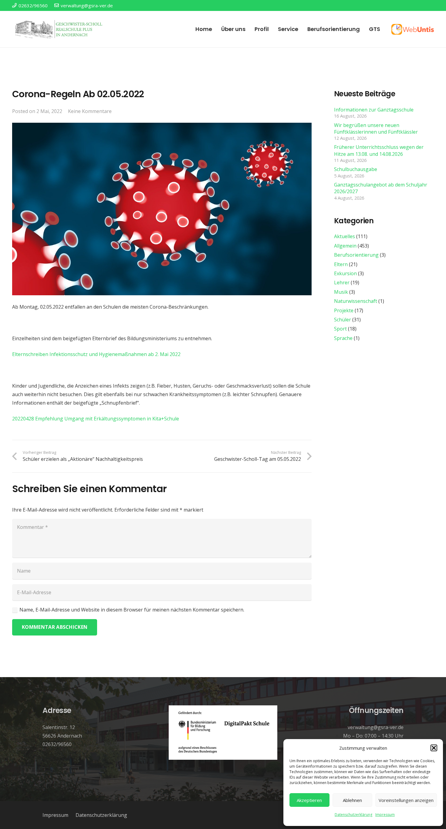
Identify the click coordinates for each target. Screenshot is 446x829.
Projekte (343, 310)
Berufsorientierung (356, 255)
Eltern (341, 264)
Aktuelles (344, 236)
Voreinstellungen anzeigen (406, 800)
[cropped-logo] (59, 29)
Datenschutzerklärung (353, 814)
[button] (434, 748)
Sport (340, 328)
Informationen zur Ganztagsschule (374, 109)
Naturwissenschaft (355, 301)
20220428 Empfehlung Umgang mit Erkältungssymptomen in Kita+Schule (95, 418)
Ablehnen (352, 800)
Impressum (385, 814)
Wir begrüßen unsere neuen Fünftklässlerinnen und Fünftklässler (376, 128)
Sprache (343, 338)
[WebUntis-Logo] (412, 29)
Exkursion (345, 273)
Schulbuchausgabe (355, 169)
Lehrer (342, 282)
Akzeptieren (309, 800)
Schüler (342, 319)
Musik (341, 292)
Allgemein (345, 245)
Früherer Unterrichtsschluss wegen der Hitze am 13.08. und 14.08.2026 (379, 150)
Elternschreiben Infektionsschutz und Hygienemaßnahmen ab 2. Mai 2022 (96, 354)
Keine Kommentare (90, 111)
